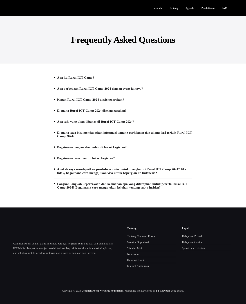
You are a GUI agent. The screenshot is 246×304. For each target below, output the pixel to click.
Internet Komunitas (138, 265)
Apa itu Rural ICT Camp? (75, 77)
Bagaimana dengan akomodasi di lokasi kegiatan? (92, 147)
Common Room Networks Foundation (102, 290)
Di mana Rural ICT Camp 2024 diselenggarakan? (92, 110)
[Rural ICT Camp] (24, 8)
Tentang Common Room (141, 236)
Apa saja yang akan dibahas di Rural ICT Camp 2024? (95, 121)
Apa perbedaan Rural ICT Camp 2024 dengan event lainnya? (100, 88)
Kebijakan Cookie (192, 242)
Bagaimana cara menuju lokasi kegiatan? (86, 158)
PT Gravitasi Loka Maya (169, 290)
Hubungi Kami (135, 260)
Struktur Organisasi (138, 242)
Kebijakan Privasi (192, 236)
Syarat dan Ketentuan (194, 248)
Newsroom (133, 254)
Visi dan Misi (134, 248)
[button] (123, 77)
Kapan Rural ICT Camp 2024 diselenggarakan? (90, 99)
